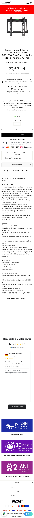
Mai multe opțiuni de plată (17, 139)
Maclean (17, 47)
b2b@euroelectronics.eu (19, 110)
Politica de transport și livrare (17, 153)
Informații (16, 491)
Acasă (17, 44)
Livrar (16, 482)
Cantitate (17, 120)
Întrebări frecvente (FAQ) (17, 158)
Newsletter (16, 495)
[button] (28, 514)
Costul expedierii (15, 73)
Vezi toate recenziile (17, 407)
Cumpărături (16, 487)
